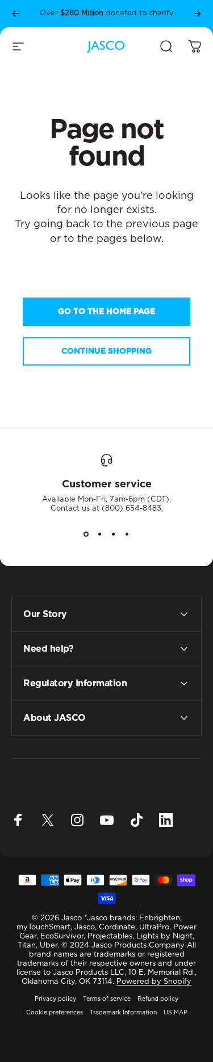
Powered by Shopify (153, 981)
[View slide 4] (127, 534)
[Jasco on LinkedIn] (166, 820)
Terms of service (107, 999)
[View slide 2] (100, 534)
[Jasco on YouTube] (107, 820)
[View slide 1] (86, 534)
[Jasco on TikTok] (136, 820)
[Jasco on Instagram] (77, 820)
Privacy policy (55, 999)
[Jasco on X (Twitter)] (48, 820)
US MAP (175, 1013)
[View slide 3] (113, 534)
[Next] (197, 13)
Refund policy (157, 999)
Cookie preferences (54, 1013)
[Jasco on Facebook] (18, 820)
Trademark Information (123, 1013)
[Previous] (15, 13)
